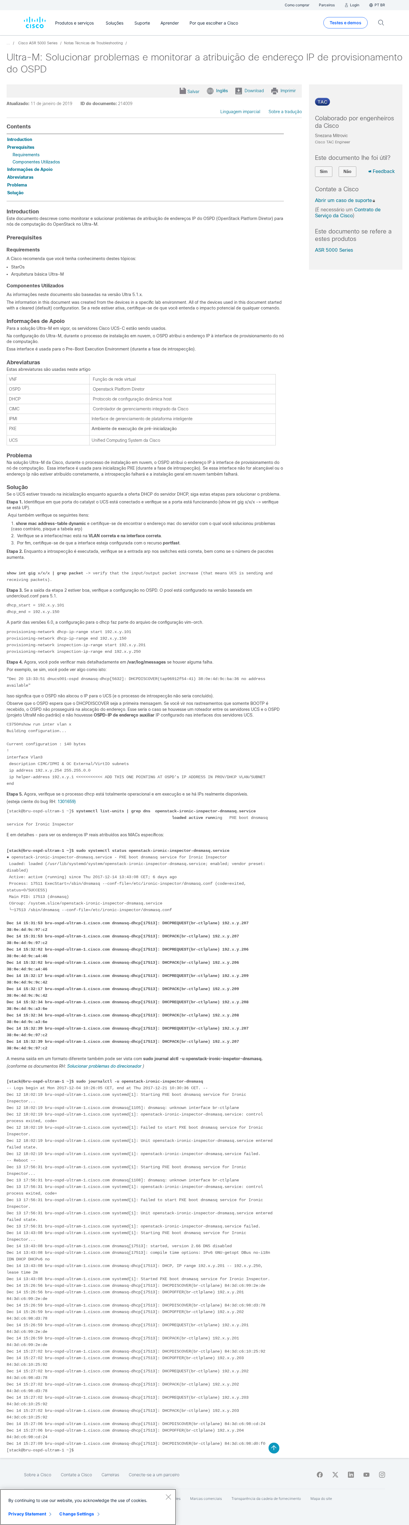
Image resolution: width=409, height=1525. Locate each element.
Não (347, 171)
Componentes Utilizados (36, 162)
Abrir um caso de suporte (343, 200)
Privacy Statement (27, 1513)
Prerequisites (20, 147)
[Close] (168, 1497)
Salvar (193, 91)
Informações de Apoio (30, 169)
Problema (17, 185)
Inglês (222, 90)
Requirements (26, 154)
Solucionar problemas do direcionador (104, 1066)
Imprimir (288, 90)
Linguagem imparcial (240, 111)
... (8, 43)
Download (254, 90)
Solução (15, 192)
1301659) (66, 801)
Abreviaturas (20, 177)
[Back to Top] (274, 1448)
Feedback (384, 171)
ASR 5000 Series (334, 250)
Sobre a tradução (285, 111)
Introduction (19, 139)
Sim (324, 171)
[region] (88, 1507)
